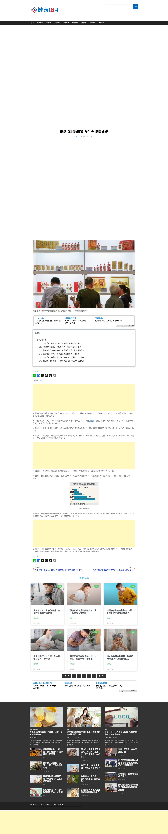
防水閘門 (87, 686)
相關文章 (42, 340)
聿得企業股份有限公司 (42, 683)
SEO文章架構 (81, 321)
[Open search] (137, 23)
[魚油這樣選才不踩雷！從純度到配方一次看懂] (36, 789)
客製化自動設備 (38, 686)
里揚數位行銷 (70, 318)
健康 (31, 729)
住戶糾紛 (109, 321)
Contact (60, 804)
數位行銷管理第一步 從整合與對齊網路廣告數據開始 (128, 787)
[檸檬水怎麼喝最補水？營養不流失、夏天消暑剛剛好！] (46, 707)
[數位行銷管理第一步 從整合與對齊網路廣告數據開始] (111, 784)
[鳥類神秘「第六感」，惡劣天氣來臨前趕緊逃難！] (73, 776)
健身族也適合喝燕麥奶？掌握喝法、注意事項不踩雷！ (53, 778)
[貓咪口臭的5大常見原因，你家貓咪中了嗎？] (73, 765)
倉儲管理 (36, 688)
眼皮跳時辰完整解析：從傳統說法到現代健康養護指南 (63, 361)
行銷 (106, 729)
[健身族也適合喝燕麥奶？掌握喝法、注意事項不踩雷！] (36, 776)
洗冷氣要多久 (100, 321)
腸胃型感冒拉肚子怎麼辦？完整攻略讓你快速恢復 (61, 343)
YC (40, 737)
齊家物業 (99, 318)
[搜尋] (135, 6)
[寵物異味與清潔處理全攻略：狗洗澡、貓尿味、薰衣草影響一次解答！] (73, 749)
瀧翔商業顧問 (101, 683)
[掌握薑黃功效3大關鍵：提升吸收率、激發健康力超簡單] (36, 749)
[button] (132, 333)
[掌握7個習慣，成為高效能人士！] (111, 749)
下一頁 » (101, 676)
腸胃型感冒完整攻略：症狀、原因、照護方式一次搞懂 (63, 357)
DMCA (55, 804)
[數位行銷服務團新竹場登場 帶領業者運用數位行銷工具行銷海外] (111, 760)
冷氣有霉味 (79, 686)
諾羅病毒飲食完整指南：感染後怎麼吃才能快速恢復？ (63, 350)
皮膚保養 (40, 23)
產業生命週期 (70, 323)
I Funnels (39, 318)
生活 (34, 729)
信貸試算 (120, 686)
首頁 (32, 23)
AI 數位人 (38, 323)
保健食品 (57, 23)
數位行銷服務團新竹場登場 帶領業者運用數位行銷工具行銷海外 (128, 762)
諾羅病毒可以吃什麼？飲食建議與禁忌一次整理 (60, 354)
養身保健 (66, 23)
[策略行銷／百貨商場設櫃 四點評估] (111, 773)
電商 (41, 380)
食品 (37, 729)
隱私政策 (49, 804)
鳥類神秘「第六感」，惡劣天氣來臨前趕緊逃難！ (90, 778)
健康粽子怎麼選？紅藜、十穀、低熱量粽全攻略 (53, 765)
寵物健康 (75, 23)
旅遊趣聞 (92, 23)
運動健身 (48, 23)
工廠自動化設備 (50, 686)
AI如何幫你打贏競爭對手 (43, 321)
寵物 (68, 729)
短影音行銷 (57, 321)
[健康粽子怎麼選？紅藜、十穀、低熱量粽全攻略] (36, 762)
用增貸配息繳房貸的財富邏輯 (106, 686)
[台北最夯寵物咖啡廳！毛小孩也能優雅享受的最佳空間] (84, 707)
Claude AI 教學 (70, 321)
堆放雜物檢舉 (117, 321)
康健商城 (83, 23)
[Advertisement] (84, 397)
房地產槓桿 (99, 688)
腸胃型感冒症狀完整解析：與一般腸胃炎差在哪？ (61, 347)
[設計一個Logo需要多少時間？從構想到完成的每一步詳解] (121, 707)
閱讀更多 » (36, 618)
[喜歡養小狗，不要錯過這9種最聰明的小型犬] (73, 789)
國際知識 (101, 23)
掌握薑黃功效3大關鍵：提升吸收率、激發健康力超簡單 (53, 751)
